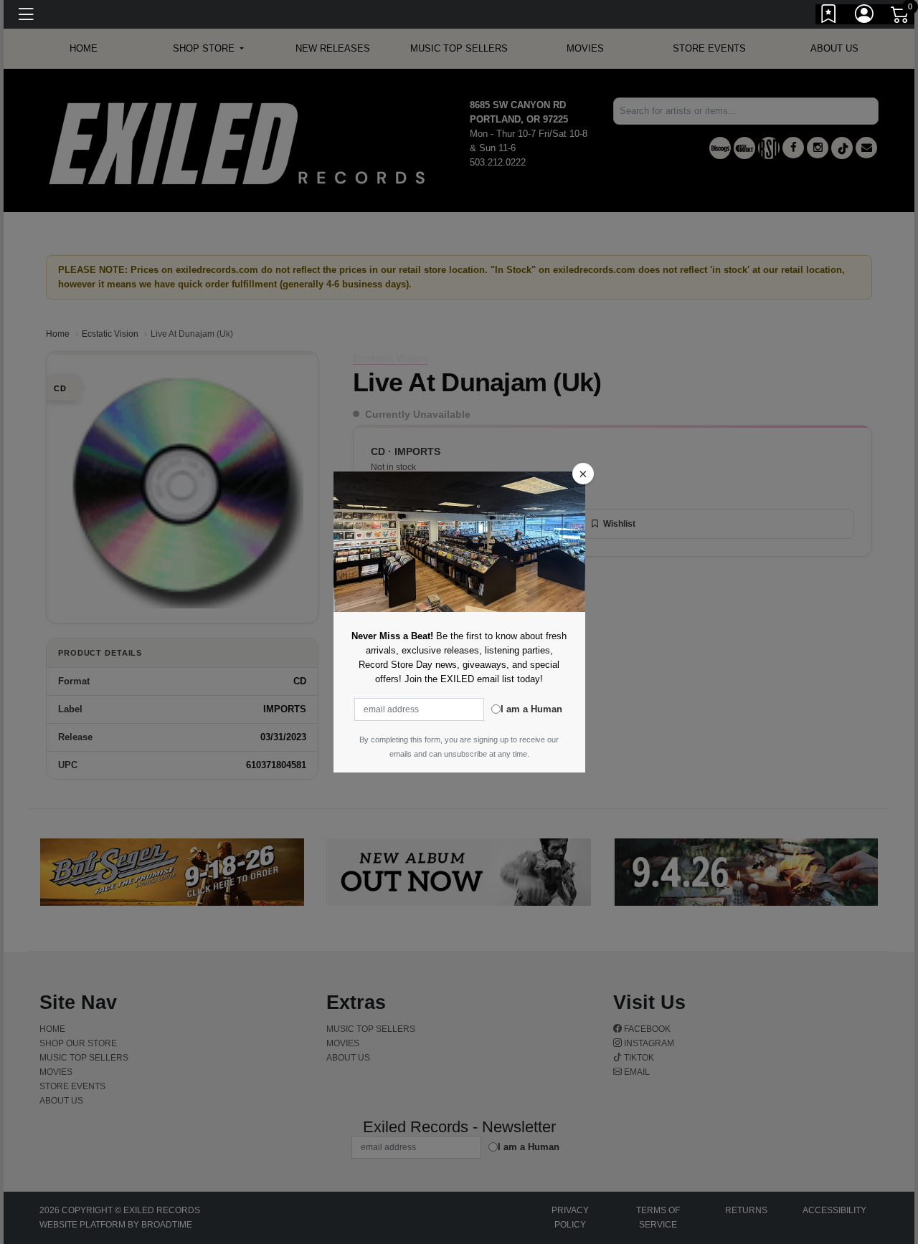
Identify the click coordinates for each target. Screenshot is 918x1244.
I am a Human (531, 709)
